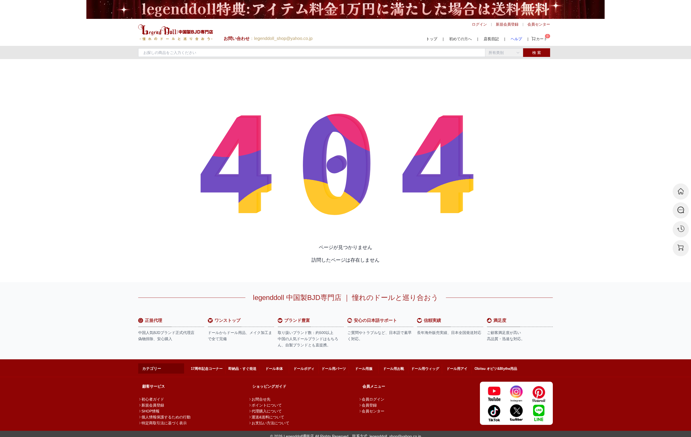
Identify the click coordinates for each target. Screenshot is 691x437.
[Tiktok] (494, 412)
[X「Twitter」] (516, 412)
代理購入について (267, 411)
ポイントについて (267, 405)
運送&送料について (268, 417)
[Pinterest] (538, 393)
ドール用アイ (457, 369)
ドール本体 (274, 369)
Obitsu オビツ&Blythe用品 (496, 369)
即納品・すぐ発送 (242, 369)
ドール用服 (363, 369)
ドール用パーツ (333, 369)
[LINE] (538, 412)
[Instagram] (516, 393)
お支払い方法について (270, 423)
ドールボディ (303, 369)
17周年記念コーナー (207, 369)
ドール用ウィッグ (425, 369)
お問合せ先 (261, 399)
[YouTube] (494, 393)
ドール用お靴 (393, 369)
